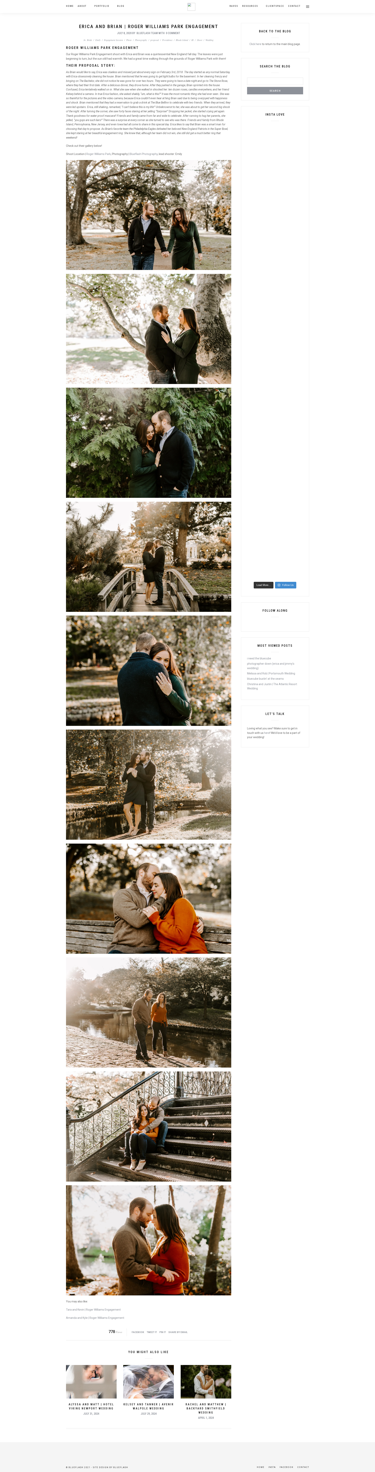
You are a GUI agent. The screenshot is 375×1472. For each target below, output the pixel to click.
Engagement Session (113, 40)
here (267, 732)
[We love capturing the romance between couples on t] (268, 236)
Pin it (162, 1332)
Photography (141, 40)
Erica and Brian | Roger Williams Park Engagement (148, 26)
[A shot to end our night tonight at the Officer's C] (253, 238)
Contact (294, 6)
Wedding (209, 40)
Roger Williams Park (98, 154)
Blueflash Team (147, 33)
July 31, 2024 (91, 1413)
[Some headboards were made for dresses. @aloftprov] (296, 144)
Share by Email (178, 1332)
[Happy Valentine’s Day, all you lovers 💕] (282, 210)
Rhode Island (182, 40)
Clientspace (275, 6)
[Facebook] (268, 623)
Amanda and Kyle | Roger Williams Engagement (95, 1317)
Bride (89, 40)
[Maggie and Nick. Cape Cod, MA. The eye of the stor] (296, 336)
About (82, 6)
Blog (120, 6)
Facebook (138, 1332)
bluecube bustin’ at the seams (265, 678)
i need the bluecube (259, 658)
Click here (255, 44)
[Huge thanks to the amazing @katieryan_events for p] (296, 258)
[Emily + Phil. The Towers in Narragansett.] (268, 138)
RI (192, 40)
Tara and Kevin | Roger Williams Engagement (93, 1309)
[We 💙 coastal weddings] (282, 388)
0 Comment (173, 33)
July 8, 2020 (124, 33)
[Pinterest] (275, 623)
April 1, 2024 (206, 1417)
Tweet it (152, 1332)
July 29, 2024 (149, 1413)
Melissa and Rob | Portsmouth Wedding (271, 673)
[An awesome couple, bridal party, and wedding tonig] (253, 349)
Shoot (199, 40)
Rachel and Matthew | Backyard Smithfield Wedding (206, 1408)
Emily (98, 40)
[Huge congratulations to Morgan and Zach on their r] (282, 162)
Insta (272, 1467)
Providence (167, 40)
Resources (250, 6)
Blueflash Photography (144, 154)
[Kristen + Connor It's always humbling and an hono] (268, 480)
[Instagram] (281, 623)
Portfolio (101, 6)
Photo (129, 40)
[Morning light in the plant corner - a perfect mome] (282, 336)
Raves (233, 6)
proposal (154, 40)
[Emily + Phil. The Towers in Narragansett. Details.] (253, 149)
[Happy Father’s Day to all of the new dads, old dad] (296, 419)
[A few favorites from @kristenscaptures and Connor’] (253, 404)
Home (70, 6)
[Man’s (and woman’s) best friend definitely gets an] (268, 336)
